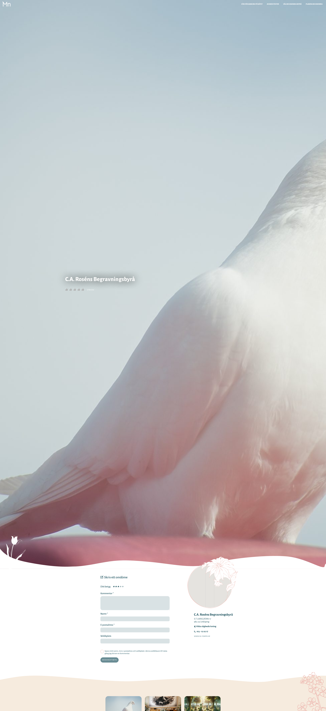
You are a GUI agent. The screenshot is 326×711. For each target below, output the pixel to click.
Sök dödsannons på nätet (252, 4)
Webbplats (105, 636)
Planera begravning (314, 4)
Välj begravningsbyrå (292, 4)
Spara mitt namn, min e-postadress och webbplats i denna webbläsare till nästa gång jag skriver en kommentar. (136, 652)
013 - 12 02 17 (202, 631)
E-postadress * (107, 625)
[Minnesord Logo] (6, 4)
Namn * (104, 613)
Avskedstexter (273, 4)
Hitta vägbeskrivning (206, 626)
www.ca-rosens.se (202, 636)
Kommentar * (107, 593)
